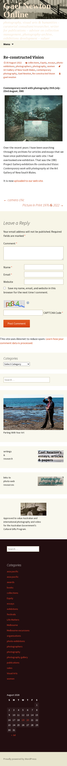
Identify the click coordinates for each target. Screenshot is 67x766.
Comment (10, 243)
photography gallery (17, 657)
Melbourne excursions (18, 630)
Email (7, 274)
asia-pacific (13, 576)
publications (13, 662)
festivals (11, 614)
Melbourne (12, 625)
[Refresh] (28, 302)
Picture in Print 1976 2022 (43, 205)
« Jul (13, 735)
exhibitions (12, 609)
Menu (6, 44)
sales (9, 667)
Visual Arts (12, 673)
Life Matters (13, 619)
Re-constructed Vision (43, 73)
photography (39, 66)
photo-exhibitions (16, 641)
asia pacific (12, 571)
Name (7, 267)
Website (8, 281)
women (51, 66)
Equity (43, 62)
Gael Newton (24, 73)
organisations (14, 635)
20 (27, 720)
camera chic (13, 200)
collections (33, 62)
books (10, 587)
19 (23, 720)
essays (51, 62)
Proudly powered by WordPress (19, 758)
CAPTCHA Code (52, 312)
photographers (23, 66)
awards (10, 582)
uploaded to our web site (28, 180)
